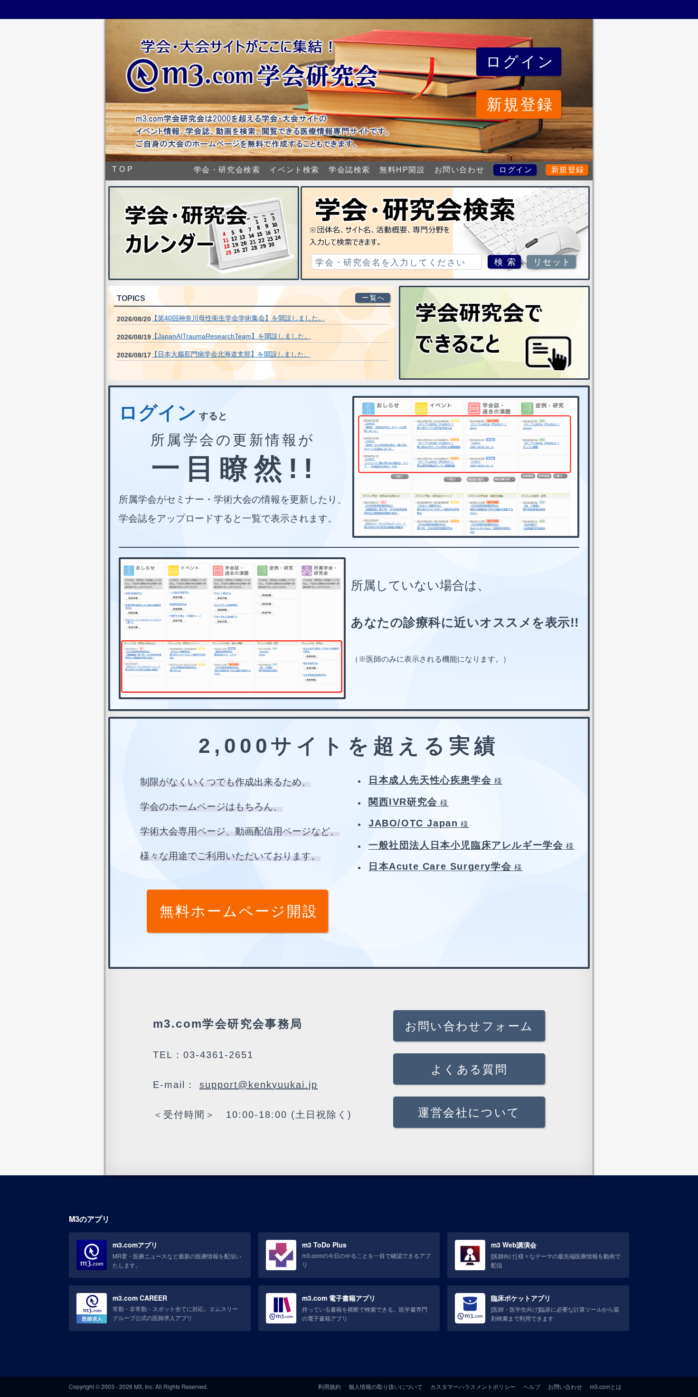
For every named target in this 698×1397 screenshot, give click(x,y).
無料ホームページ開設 (239, 911)
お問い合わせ (459, 170)
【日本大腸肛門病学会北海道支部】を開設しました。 (231, 354)
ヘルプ (531, 1386)
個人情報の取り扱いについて (386, 1386)
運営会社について (469, 1112)
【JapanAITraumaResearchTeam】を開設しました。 (231, 336)
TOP (123, 169)
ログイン (515, 170)
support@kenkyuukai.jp (258, 1084)
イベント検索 (294, 170)
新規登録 (568, 170)
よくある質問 (469, 1069)
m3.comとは (606, 1386)
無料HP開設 (402, 170)
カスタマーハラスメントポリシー (473, 1386)
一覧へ (374, 297)
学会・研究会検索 (227, 170)
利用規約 (329, 1386)
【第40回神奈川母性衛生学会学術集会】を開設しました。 (238, 318)
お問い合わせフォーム (469, 1026)
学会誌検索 (349, 170)
